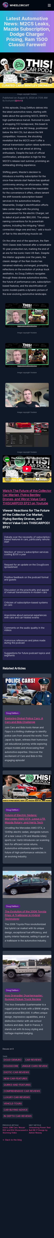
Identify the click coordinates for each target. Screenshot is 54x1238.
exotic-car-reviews (16, 1072)
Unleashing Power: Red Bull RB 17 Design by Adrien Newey (39, 1130)
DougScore (11, 1066)
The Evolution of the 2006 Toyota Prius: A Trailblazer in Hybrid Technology (25, 915)
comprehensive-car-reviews (22, 1091)
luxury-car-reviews (17, 1097)
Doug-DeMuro (12, 1059)
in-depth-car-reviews (18, 1116)
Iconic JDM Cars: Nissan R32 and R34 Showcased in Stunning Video (15, 1130)
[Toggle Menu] (49, 5)
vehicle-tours (13, 1103)
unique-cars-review (34, 1066)
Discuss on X (8, 1049)
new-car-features (15, 1078)
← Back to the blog (12, 1140)
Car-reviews (33, 1059)
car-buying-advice (16, 1109)
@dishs (18, 100)
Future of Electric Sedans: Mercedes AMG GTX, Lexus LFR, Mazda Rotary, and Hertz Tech (25, 819)
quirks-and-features (17, 1084)
